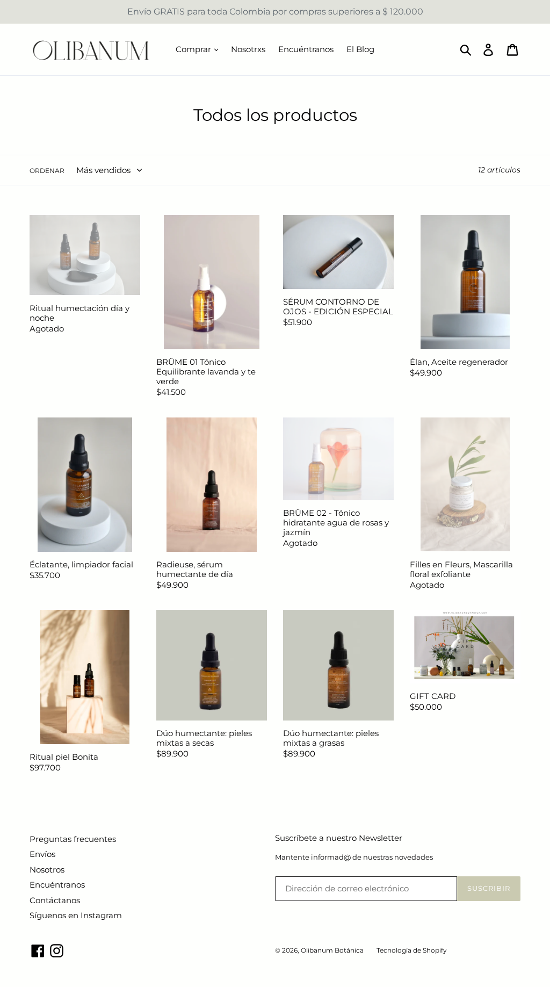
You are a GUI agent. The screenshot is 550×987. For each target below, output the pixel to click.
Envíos (42, 854)
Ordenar (47, 171)
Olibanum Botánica (332, 950)
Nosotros (47, 869)
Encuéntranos (306, 49)
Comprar (194, 49)
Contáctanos (55, 900)
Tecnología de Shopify (412, 950)
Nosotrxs (248, 49)
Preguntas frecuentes (73, 839)
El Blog (360, 49)
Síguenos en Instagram (76, 915)
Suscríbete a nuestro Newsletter (338, 838)
